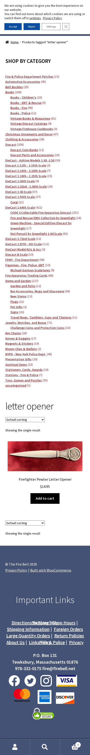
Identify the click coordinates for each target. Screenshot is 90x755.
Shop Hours (63, 622)
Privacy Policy (16, 570)
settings (35, 18)
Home (15, 42)
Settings (51, 26)
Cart (69, 743)
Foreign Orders (68, 629)
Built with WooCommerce (50, 570)
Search (45, 747)
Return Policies (69, 635)
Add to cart (45, 498)
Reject (31, 26)
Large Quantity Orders (28, 635)
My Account (15, 747)
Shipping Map (45, 622)
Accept (13, 26)
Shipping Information (28, 629)
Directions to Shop (30, 622)
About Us (15, 642)
